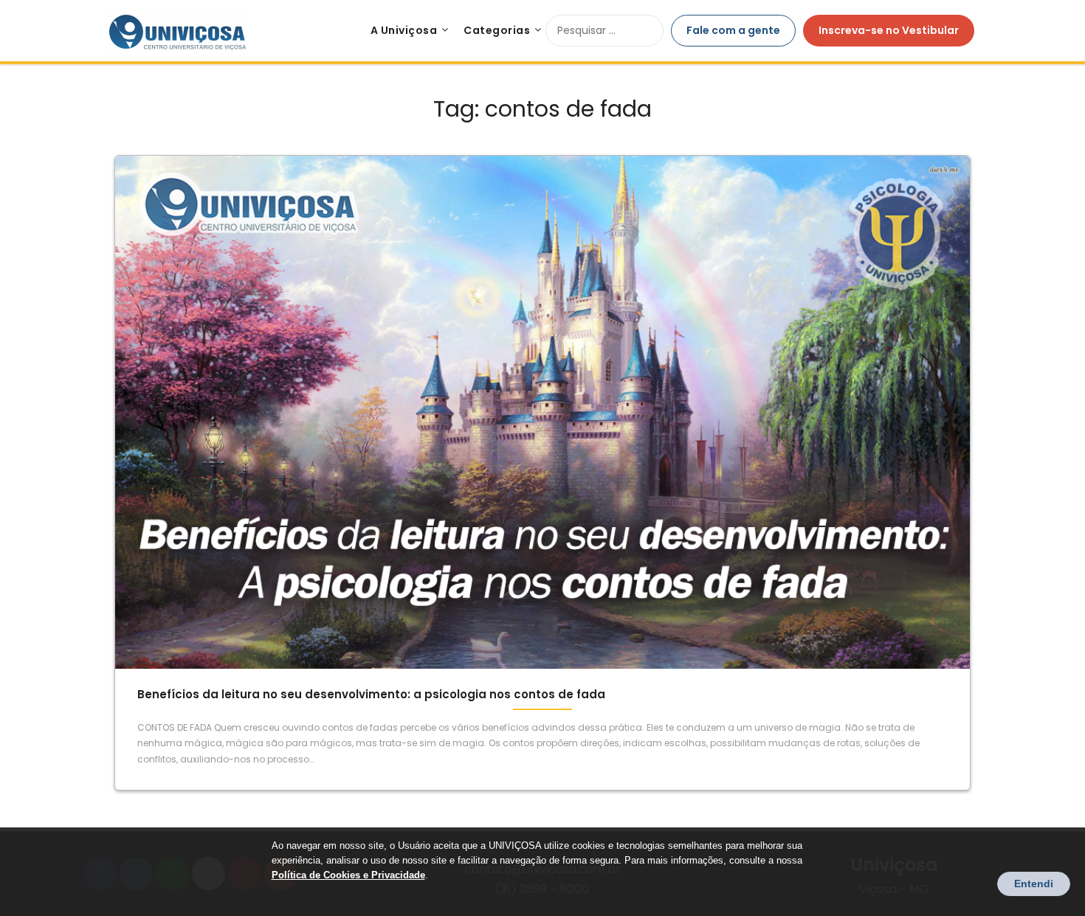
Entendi (1033, 883)
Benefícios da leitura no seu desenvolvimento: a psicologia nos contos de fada (371, 694)
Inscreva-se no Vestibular (889, 30)
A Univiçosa (404, 30)
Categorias (497, 30)
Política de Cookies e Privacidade (348, 875)
